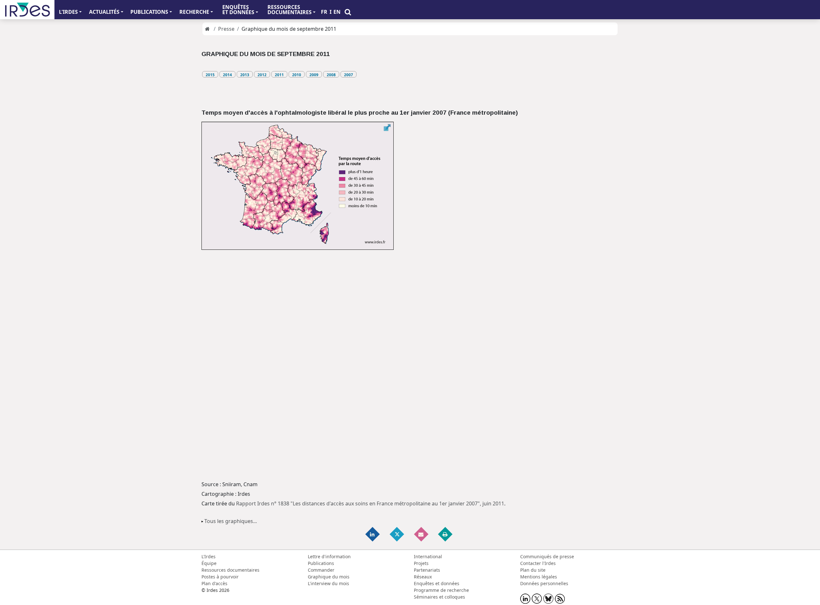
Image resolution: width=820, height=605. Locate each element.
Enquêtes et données (436, 583)
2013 (244, 75)
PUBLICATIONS (149, 11)
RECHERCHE (194, 11)
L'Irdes (208, 556)
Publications (321, 563)
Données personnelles (544, 583)
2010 (296, 75)
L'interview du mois (328, 583)
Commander (321, 570)
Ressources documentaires (230, 570)
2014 (227, 75)
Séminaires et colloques (439, 597)
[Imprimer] (445, 533)
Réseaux (423, 577)
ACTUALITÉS (104, 11)
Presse (226, 28)
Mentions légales (538, 577)
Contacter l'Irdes (538, 563)
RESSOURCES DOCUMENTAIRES (289, 10)
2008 (331, 75)
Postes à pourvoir (220, 577)
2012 (262, 75)
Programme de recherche (441, 590)
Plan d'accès (214, 583)
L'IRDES (68, 11)
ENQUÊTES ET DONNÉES (238, 10)
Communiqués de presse (547, 556)
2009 (313, 75)
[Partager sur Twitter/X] (397, 533)
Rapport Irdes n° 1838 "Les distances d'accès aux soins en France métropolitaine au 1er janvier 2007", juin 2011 (370, 503)
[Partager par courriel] (421, 533)
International (428, 556)
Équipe (209, 563)
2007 (348, 75)
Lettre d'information (329, 556)
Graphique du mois (328, 577)
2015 (210, 75)
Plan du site (532, 570)
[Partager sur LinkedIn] (373, 533)
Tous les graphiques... (230, 521)
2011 (279, 75)
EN (336, 11)
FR (324, 11)
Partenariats (427, 570)
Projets (421, 563)
